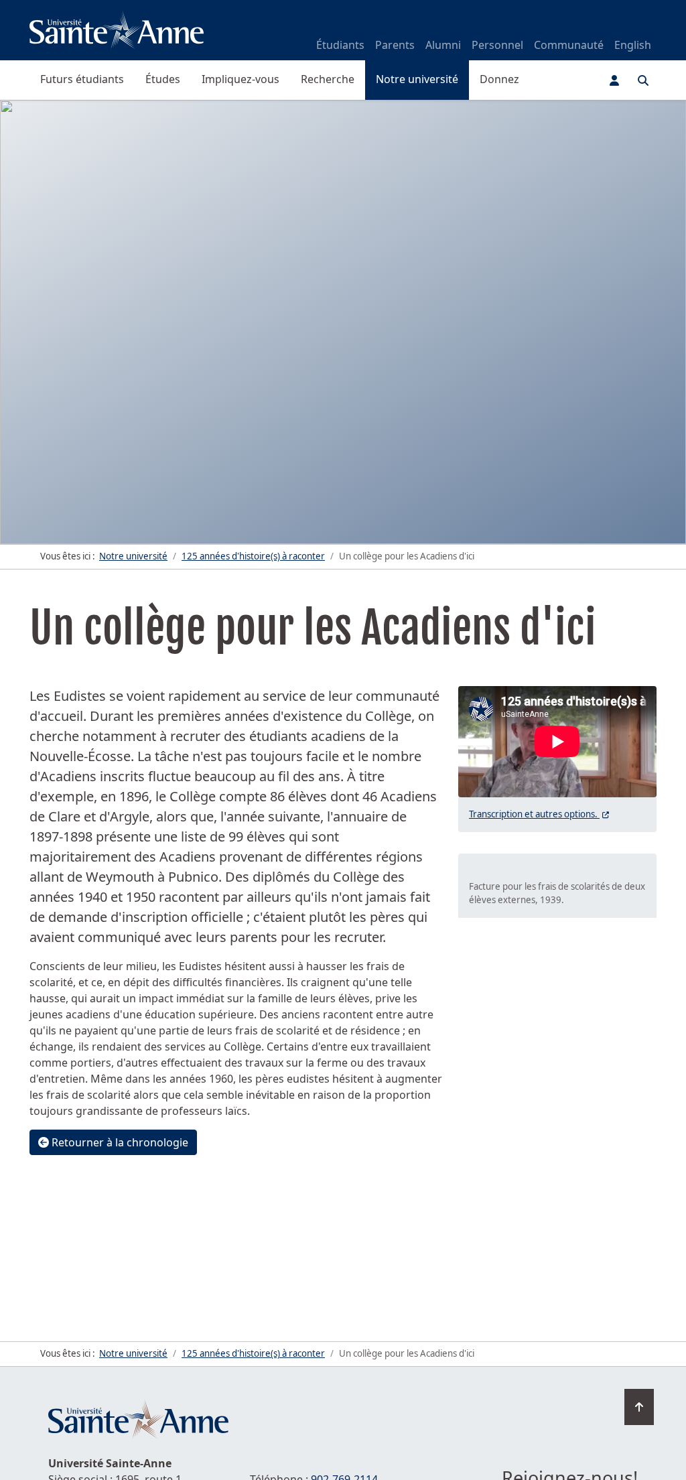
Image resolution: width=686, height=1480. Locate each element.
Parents (395, 45)
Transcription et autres (540, 814)
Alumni (443, 45)
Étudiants (340, 45)
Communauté (569, 45)
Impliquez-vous (240, 79)
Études (162, 79)
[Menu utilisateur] (614, 80)
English (632, 45)
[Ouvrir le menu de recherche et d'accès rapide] (643, 80)
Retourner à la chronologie (118, 1142)
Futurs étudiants (82, 79)
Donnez (499, 79)
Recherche (327, 79)
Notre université (417, 79)
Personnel (497, 45)
